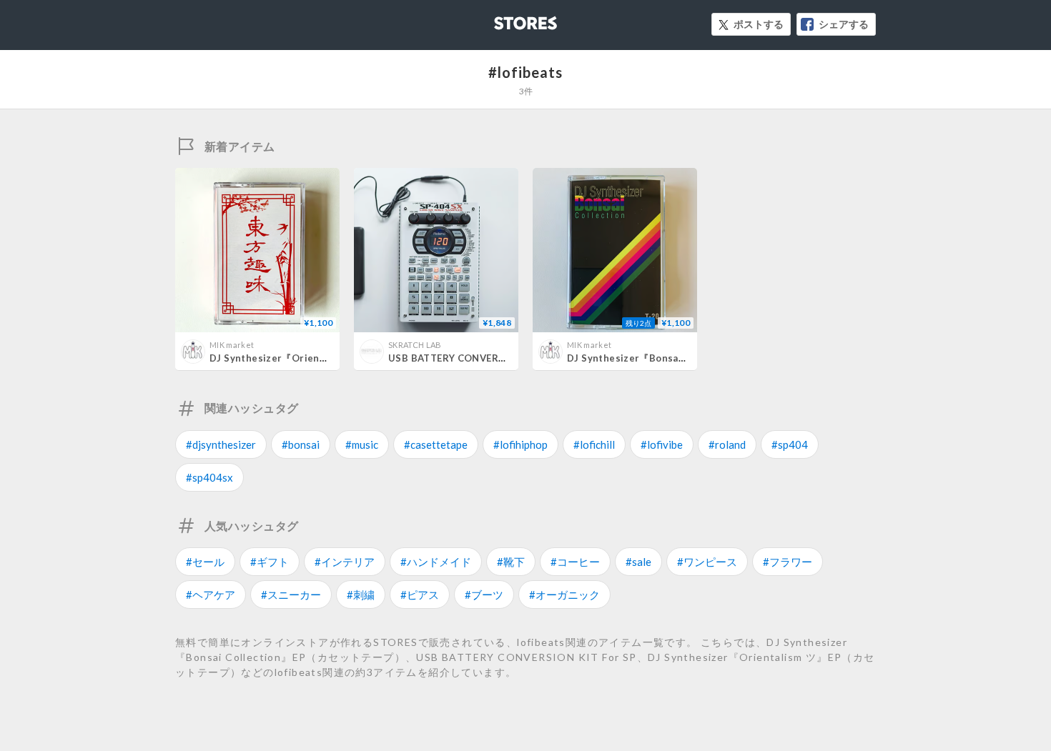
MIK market (231, 344)
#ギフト (269, 561)
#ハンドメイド (435, 561)
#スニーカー (291, 594)
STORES (502, 19)
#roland (727, 444)
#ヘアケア (210, 594)
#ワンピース (707, 561)
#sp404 (789, 444)
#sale (638, 561)
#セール (205, 561)
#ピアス (419, 594)
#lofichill (594, 444)
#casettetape (436, 444)
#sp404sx (209, 477)
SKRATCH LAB (415, 344)
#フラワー (787, 561)
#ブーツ (484, 594)
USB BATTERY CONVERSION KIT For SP (481, 358)
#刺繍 (361, 594)
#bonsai (301, 444)
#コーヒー (575, 561)
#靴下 (511, 561)
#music (361, 444)
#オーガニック (564, 594)
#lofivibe (662, 444)
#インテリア (345, 561)
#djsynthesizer (221, 444)
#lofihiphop (520, 444)
